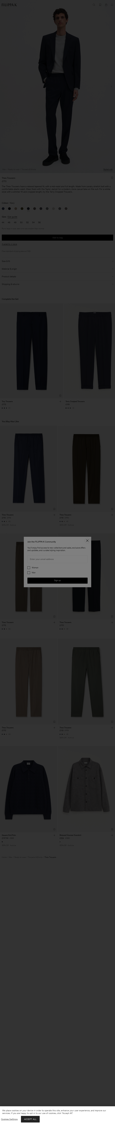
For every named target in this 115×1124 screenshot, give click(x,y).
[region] (57, 1115)
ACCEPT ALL (30, 1119)
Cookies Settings (9, 1119)
